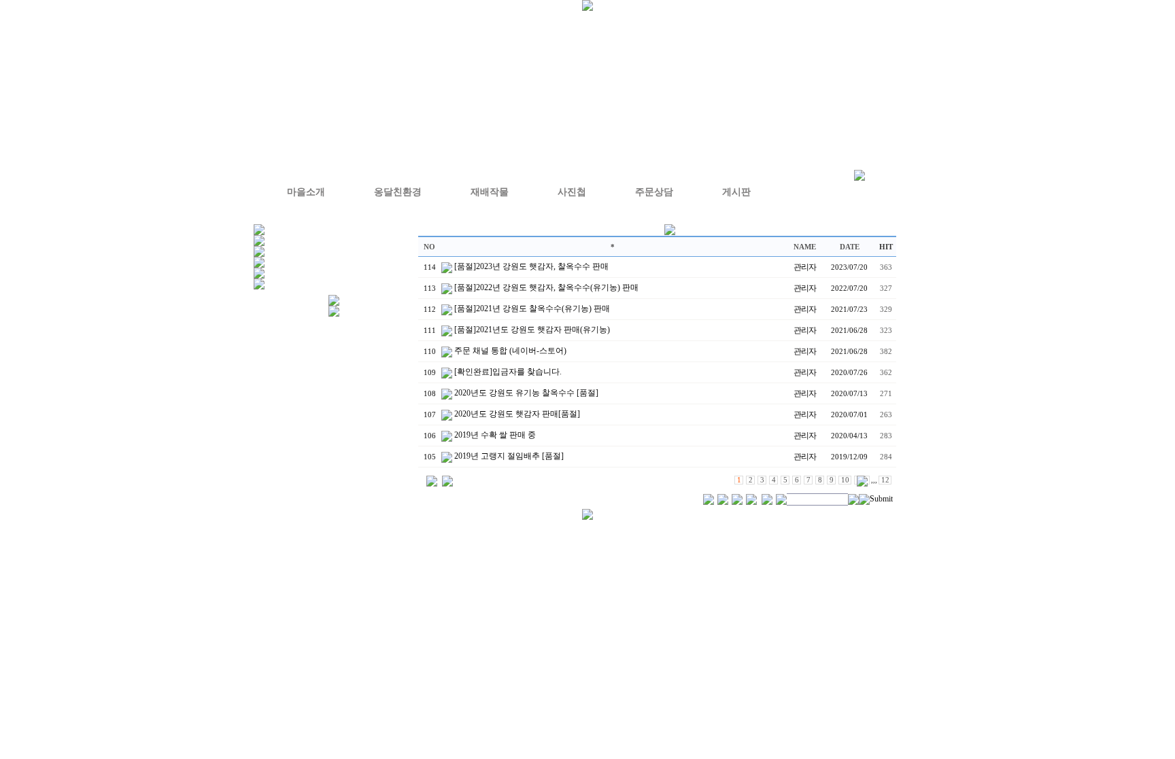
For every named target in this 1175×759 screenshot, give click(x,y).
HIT (886, 247)
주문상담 (654, 192)
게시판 (736, 192)
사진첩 (572, 192)
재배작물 (490, 192)
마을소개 (306, 192)
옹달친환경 (398, 192)
